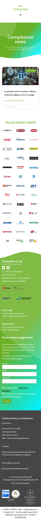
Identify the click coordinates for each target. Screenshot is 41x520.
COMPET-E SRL (15, 509)
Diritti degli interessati (10, 463)
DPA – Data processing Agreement (15, 438)
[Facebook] (3, 267)
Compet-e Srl (8, 512)
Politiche (5, 446)
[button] (20, 14)
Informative (6, 423)
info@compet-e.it (30, 509)
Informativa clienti (9, 432)
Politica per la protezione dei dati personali (18, 452)
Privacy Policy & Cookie (11, 428)
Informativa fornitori (10, 435)
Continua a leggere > (14, 101)
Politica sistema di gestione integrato (16, 455)
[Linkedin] (8, 267)
